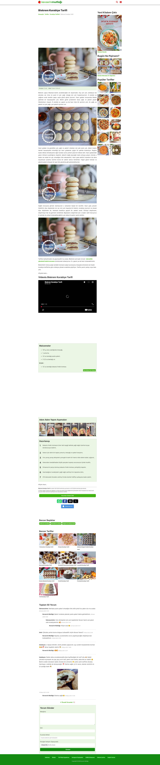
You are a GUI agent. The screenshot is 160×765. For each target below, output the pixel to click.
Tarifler (47, 14)
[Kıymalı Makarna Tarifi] (103, 137)
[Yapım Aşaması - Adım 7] (90, 429)
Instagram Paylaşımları (77, 757)
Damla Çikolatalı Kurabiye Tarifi (46, 581)
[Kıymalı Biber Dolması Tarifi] (115, 124)
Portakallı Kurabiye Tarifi (83, 581)
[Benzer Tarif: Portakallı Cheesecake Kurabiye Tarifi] (67, 557)
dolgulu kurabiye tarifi (68, 523)
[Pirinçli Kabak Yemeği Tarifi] (115, 112)
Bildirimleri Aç (69, 506)
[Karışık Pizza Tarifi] (103, 124)
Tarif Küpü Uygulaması (63, 757)
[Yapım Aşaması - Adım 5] (74, 429)
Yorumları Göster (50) (67, 495)
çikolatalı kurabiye (56, 523)
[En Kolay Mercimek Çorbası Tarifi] (103, 87)
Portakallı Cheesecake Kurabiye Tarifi (67, 565)
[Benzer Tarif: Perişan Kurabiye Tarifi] (67, 539)
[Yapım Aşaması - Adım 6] (82, 429)
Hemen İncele (102, 52)
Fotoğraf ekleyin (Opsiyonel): (49, 741)
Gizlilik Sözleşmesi (90, 757)
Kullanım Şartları (101, 757)
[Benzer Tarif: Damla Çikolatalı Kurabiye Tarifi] (48, 573)
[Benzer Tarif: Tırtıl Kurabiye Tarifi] (48, 589)
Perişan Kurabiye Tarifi (63, 547)
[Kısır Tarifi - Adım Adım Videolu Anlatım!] (115, 100)
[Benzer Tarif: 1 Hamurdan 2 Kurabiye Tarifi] (48, 539)
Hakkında (47, 757)
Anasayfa (41, 14)
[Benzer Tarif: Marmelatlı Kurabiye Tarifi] (48, 557)
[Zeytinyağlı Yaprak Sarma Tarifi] (115, 149)
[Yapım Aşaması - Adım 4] (66, 429)
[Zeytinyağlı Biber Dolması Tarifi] (115, 87)
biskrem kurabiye (45, 523)
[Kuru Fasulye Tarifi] (103, 149)
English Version (111, 757)
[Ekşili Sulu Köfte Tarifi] (103, 112)
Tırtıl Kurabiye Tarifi (44, 596)
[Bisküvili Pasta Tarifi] (115, 137)
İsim (41, 728)
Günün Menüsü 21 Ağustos (106, 75)
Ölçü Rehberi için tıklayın (89, 370)
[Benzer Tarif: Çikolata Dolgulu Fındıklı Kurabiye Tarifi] (86, 539)
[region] (67, 31)
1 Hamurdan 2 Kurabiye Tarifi (46, 547)
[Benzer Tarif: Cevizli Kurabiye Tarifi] (67, 573)
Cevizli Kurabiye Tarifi (63, 581)
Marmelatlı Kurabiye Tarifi (45, 565)
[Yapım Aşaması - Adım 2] (51, 429)
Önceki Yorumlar (66, 702)
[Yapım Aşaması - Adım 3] (59, 429)
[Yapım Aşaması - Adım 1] (43, 429)
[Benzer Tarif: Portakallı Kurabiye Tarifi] (86, 573)
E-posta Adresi (45, 735)
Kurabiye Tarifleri (55, 14)
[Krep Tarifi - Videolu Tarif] (103, 100)
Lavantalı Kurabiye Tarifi (83, 565)
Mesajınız (43, 711)
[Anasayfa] (51, 2)
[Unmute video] (67, 296)
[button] (59, 501)
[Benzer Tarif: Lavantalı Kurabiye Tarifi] (86, 557)
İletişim (54, 757)
